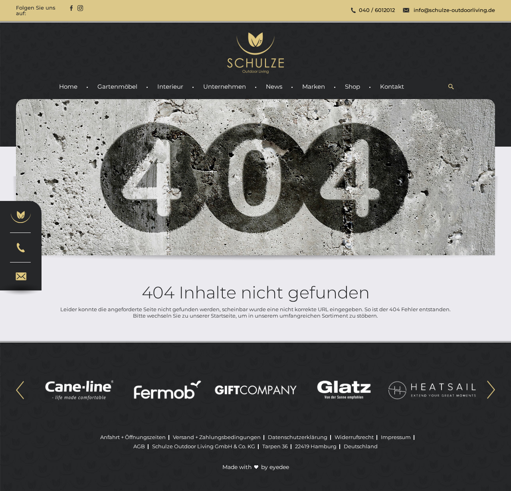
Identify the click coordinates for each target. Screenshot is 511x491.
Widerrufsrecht (354, 437)
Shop (352, 86)
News (274, 86)
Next (491, 391)
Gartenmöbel (117, 86)
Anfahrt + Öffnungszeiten (133, 437)
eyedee (279, 467)
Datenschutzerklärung (297, 437)
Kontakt (392, 86)
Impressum (396, 437)
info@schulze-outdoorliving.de (454, 10)
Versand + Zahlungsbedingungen (217, 437)
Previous (20, 391)
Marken (313, 86)
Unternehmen (224, 86)
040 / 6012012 (377, 10)
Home (68, 86)
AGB (139, 446)
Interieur (170, 86)
